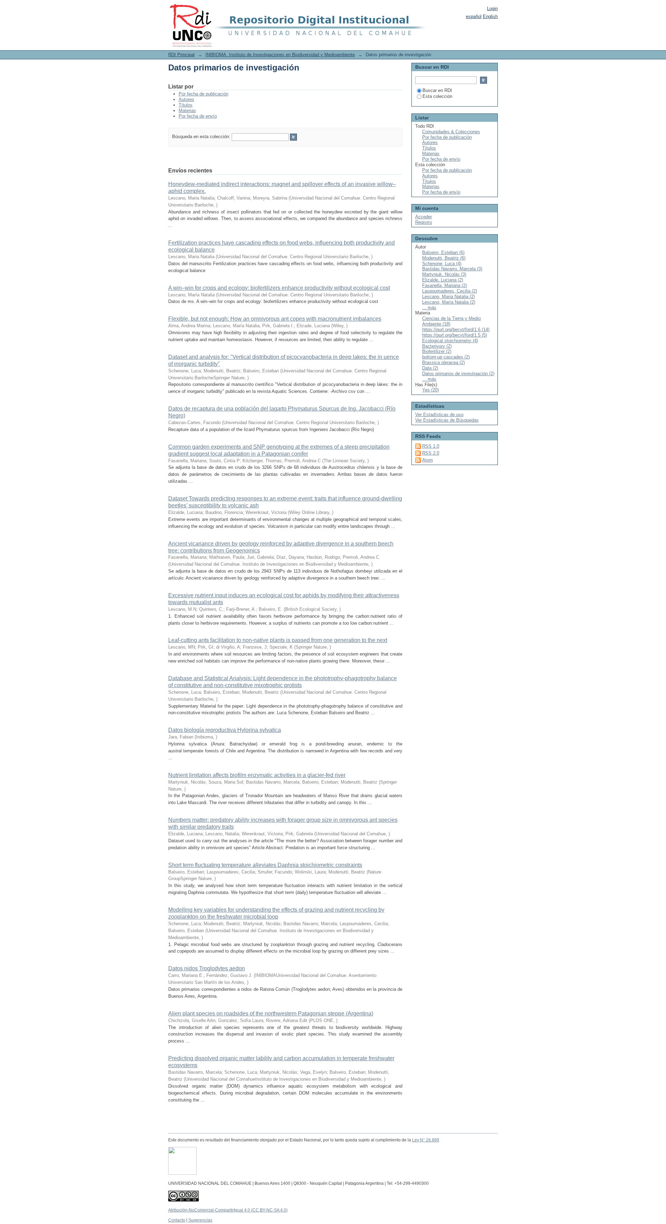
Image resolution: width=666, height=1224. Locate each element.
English (490, 16)
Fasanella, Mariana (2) (444, 285)
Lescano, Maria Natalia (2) (448, 296)
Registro (423, 222)
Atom (427, 460)
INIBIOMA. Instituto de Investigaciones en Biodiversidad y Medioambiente (280, 54)
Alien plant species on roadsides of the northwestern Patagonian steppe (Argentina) (270, 1013)
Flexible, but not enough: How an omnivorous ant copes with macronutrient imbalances (274, 319)
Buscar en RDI (437, 90)
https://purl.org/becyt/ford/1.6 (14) (455, 329)
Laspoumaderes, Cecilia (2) (449, 291)
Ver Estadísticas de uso (439, 414)
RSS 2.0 (430, 453)
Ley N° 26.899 (425, 1140)
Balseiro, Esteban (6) (443, 252)
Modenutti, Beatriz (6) (444, 258)
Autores (186, 99)
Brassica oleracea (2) (443, 362)
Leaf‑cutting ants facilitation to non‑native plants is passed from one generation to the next (277, 640)
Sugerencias (200, 1220)
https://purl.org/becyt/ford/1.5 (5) (454, 335)
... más (429, 307)
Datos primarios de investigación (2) (458, 373)
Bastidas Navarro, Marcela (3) (452, 268)
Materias (187, 110)
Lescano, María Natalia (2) (448, 302)
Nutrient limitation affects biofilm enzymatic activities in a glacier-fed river (256, 775)
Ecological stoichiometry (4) (450, 340)
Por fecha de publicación (203, 93)
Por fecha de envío (198, 116)
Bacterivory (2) (437, 346)
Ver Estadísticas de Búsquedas (447, 420)
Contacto (176, 1220)
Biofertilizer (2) (436, 351)
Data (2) (430, 368)
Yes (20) (430, 389)
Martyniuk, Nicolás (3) (444, 274)
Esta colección (437, 96)
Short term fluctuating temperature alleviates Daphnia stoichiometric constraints (265, 865)
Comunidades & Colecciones (451, 131)
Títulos (186, 105)
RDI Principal (181, 54)
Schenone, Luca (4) (441, 263)
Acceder (423, 216)
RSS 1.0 (430, 446)
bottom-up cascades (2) (446, 357)
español (473, 16)
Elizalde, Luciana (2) (442, 279)
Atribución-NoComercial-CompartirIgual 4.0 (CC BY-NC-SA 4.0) (228, 1210)
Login (492, 8)
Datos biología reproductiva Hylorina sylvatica (224, 730)
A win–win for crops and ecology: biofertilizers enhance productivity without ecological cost (279, 288)
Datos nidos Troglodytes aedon (206, 968)
